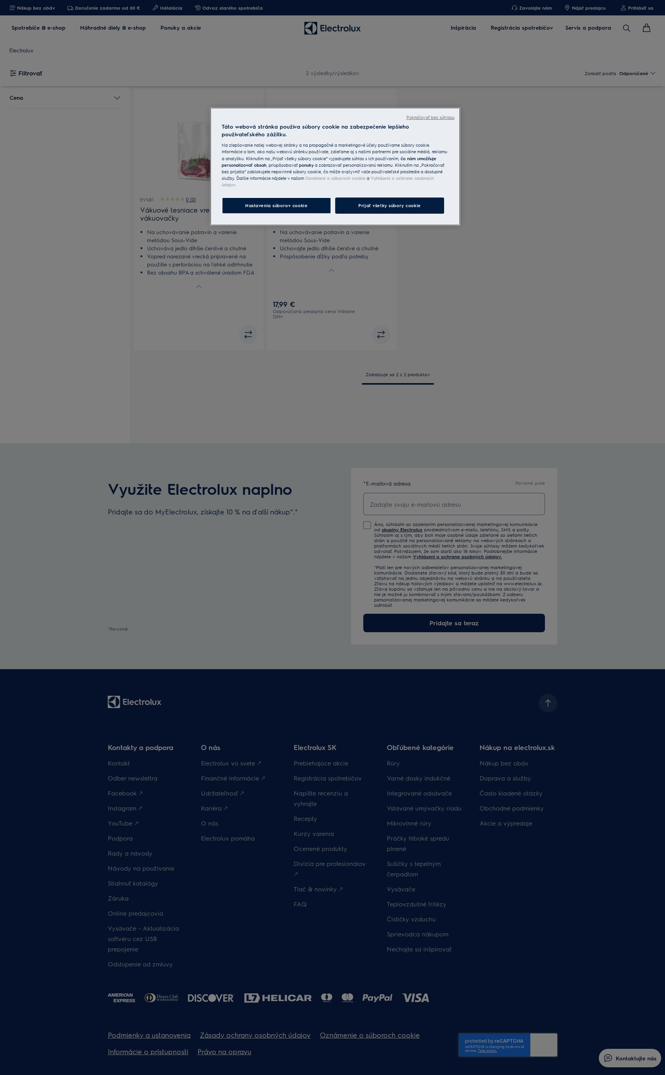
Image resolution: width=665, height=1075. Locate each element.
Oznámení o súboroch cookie (335, 178)
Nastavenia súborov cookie (276, 205)
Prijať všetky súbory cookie (389, 205)
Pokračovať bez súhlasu (430, 117)
